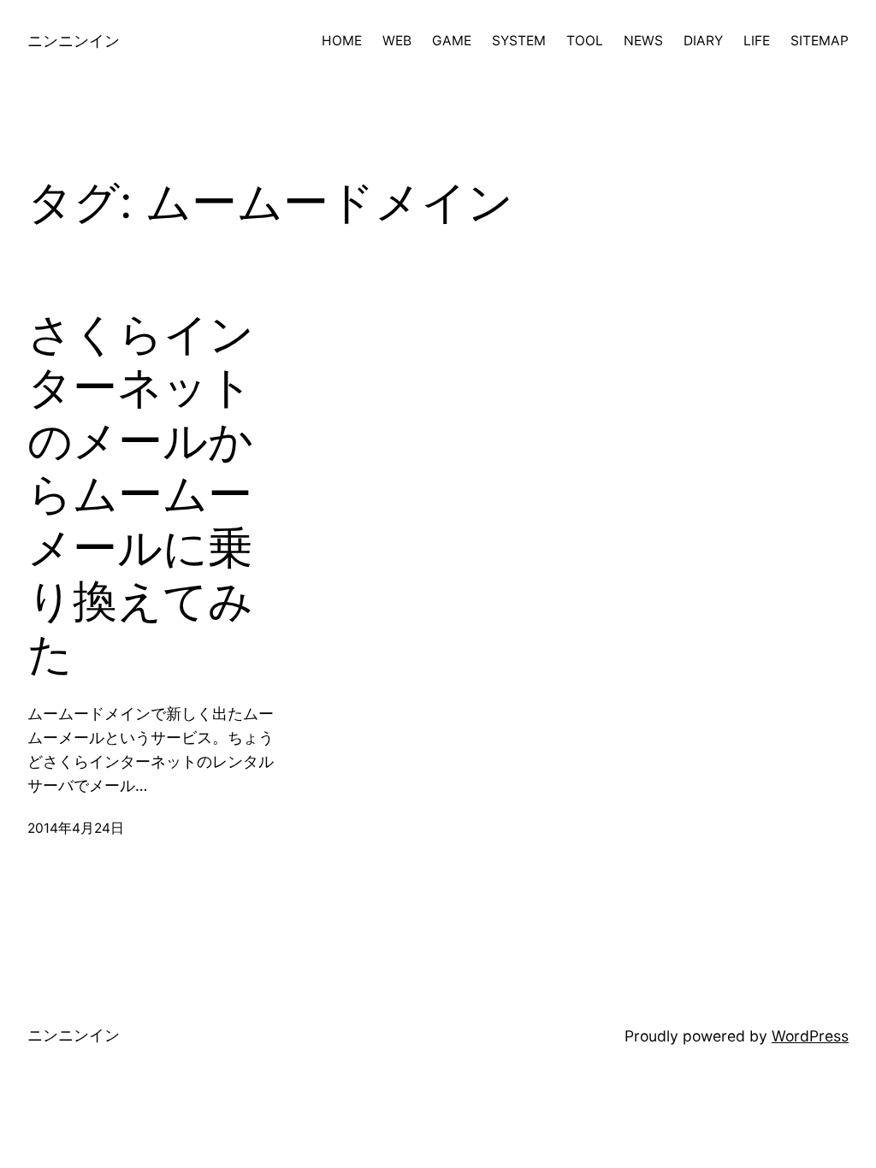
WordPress (810, 1036)
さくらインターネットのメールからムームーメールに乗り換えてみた (140, 494)
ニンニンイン (73, 41)
